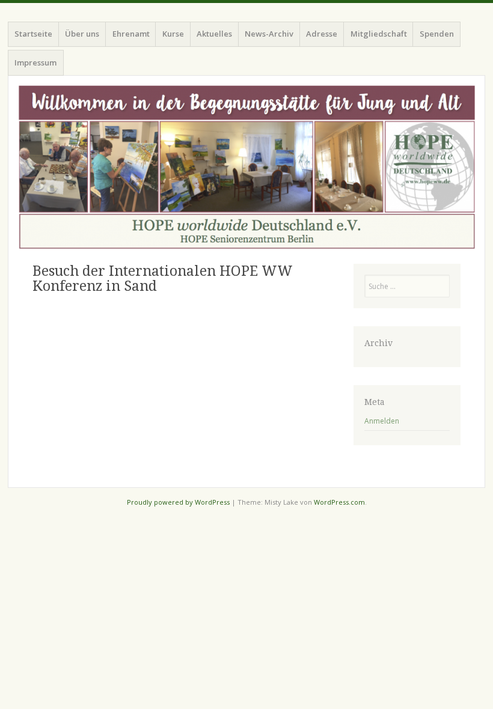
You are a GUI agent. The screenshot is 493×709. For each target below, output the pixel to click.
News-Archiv (269, 33)
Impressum (35, 62)
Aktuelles (214, 33)
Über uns (82, 33)
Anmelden (381, 421)
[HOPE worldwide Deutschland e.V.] (246, 167)
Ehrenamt (131, 33)
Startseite (33, 33)
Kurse (173, 33)
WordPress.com (339, 502)
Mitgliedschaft (379, 33)
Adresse (321, 33)
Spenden (437, 33)
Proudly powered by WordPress (178, 502)
